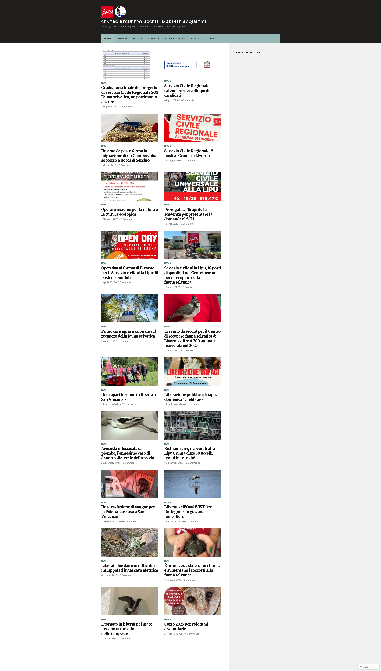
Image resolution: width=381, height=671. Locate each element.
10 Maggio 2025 (172, 580)
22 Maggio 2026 (172, 160)
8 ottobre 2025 (109, 575)
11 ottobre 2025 (173, 521)
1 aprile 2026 (108, 282)
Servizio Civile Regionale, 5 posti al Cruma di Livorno (188, 153)
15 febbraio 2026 (110, 404)
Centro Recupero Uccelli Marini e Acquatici (153, 21)
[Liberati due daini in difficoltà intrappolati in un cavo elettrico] (129, 542)
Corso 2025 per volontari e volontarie (186, 626)
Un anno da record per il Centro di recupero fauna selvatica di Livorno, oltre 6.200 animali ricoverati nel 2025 (192, 338)
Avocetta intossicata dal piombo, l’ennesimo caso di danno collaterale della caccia (127, 453)
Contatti (197, 38)
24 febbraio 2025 (173, 633)
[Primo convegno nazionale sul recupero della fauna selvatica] (129, 308)
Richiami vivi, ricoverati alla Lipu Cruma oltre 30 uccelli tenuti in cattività (189, 453)
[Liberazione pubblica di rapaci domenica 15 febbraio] (192, 371)
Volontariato (150, 38)
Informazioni (126, 38)
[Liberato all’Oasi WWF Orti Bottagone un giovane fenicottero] (192, 484)
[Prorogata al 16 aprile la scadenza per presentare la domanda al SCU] (192, 186)
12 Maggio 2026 (109, 219)
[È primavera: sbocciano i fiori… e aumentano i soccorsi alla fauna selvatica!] (192, 542)
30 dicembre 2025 (110, 462)
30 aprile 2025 (108, 638)
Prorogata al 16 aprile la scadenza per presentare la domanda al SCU (188, 214)
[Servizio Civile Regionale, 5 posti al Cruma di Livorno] (192, 128)
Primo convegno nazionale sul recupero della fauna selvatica (128, 334)
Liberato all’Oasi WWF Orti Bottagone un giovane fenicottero (188, 512)
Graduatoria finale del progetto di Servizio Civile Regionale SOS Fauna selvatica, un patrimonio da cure (129, 94)
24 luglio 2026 (108, 106)
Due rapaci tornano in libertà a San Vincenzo (128, 397)
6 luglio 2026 (171, 100)
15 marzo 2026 (109, 341)
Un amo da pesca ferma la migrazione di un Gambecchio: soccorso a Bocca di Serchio (128, 156)
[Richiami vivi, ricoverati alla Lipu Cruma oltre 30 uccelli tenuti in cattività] (192, 425)
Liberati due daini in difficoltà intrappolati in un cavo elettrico (129, 568)
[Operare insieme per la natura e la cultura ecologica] (129, 186)
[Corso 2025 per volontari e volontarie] (192, 601)
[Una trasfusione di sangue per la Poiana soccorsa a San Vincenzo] (129, 484)
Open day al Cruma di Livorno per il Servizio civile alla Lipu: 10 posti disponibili (129, 273)
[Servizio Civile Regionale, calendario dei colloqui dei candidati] (192, 63)
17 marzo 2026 (172, 287)
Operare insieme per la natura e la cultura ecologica (129, 212)
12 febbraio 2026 (173, 404)
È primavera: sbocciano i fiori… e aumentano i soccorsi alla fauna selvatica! (192, 570)
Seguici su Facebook (248, 52)
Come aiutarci (174, 38)
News (104, 83)
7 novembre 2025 (110, 521)
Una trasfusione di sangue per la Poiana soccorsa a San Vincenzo (128, 512)
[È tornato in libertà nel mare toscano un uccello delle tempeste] (129, 601)
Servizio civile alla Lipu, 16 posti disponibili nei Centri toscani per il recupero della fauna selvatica (192, 275)
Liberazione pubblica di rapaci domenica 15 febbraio (191, 397)
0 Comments (125, 106)
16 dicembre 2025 (173, 462)
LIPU (211, 38)
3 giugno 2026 (108, 165)
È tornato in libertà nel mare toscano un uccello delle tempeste (126, 629)
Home (107, 38)
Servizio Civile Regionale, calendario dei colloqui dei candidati (187, 91)
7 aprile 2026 (171, 223)
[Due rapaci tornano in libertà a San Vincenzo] (129, 371)
